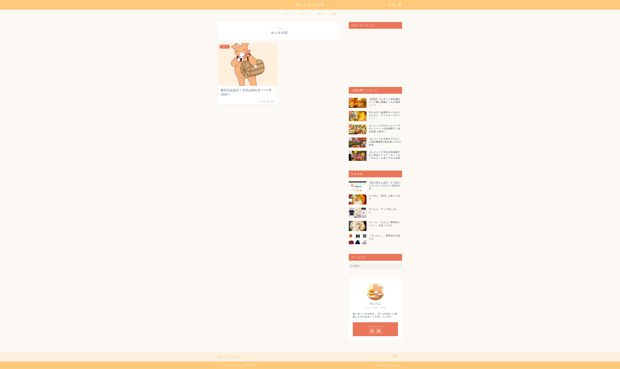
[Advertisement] (375, 56)
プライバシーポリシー (230, 365)
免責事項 (249, 365)
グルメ (287, 13)
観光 (320, 13)
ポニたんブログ (310, 4)
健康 (333, 13)
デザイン (305, 13)
